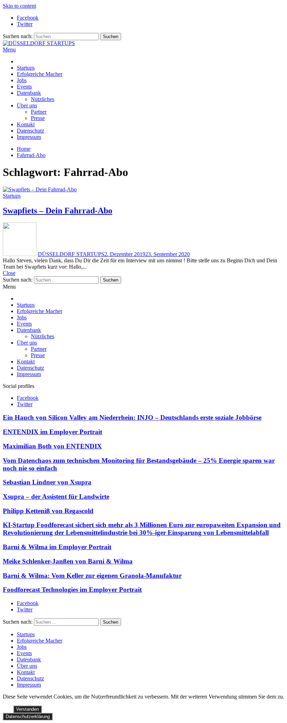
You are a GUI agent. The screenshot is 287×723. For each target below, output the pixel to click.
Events (24, 87)
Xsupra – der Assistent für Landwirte (56, 496)
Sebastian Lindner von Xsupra (47, 482)
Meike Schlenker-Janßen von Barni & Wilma (68, 561)
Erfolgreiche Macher (39, 74)
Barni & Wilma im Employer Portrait (57, 547)
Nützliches (42, 99)
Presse (38, 118)
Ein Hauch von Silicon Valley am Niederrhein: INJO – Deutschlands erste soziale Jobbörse (132, 417)
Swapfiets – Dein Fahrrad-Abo (57, 210)
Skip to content (19, 6)
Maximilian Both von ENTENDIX (52, 446)
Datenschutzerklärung (28, 716)
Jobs (22, 80)
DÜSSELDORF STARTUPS (71, 254)
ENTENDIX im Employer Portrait (52, 431)
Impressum (29, 137)
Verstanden (27, 709)
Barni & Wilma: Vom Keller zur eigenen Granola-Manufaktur (92, 575)
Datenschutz (30, 131)
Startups (26, 68)
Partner (39, 112)
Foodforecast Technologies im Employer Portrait (72, 589)
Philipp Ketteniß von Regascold (48, 511)
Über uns (27, 105)
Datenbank (29, 93)
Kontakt (26, 124)
